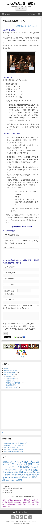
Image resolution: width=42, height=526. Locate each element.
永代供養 (8, 477)
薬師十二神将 (10, 480)
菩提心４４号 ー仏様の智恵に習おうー (15, 445)
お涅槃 (4, 462)
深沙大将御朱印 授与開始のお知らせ (14, 449)
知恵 (16, 477)
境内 (34, 472)
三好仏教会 (34, 467)
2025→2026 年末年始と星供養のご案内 (15, 443)
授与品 (6, 368)
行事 (16, 480)
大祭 (38, 472)
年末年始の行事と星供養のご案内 (13, 451)
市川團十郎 (6, 475)
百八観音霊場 (10, 385)
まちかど (16, 464)
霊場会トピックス (9, 375)
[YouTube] (25, 517)
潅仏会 (13, 477)
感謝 (28, 474)
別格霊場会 (9, 377)
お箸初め (12, 462)
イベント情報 (25, 464)
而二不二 (28, 477)
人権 (19, 470)
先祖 (34, 469)
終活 (22, 477)
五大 (11, 470)
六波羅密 (8, 472)
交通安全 (15, 470)
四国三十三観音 (10, 379)
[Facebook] (13, 517)
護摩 (20, 480)
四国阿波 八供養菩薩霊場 (13, 383)
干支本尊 (22, 474)
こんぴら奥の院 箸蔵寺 (21, 3)
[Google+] (21, 517)
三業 (6, 470)
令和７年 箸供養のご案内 (11, 447)
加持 (25, 472)
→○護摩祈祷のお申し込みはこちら (27, 26)
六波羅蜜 (15, 472)
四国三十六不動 (10, 381)
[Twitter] (17, 517)
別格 (21, 472)
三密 (3, 470)
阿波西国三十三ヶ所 (12, 387)
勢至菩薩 (29, 472)
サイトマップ (20, 357)
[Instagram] (30, 517)
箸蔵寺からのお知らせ (10, 370)
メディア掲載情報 (19, 466)
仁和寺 (21, 470)
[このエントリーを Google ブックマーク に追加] (24, 337)
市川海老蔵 (13, 475)
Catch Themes (26, 523)
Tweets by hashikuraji (8, 433)
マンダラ (6, 467)
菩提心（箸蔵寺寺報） (10, 372)
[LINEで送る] (18, 337)
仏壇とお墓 (28, 469)
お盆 (8, 462)
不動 (9, 470)
